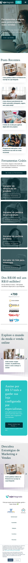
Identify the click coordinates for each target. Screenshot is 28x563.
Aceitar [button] (10, 560)
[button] (25, 2)
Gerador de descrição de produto (9, 188)
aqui (6, 430)
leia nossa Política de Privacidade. (12, 550)
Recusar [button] (17, 560)
